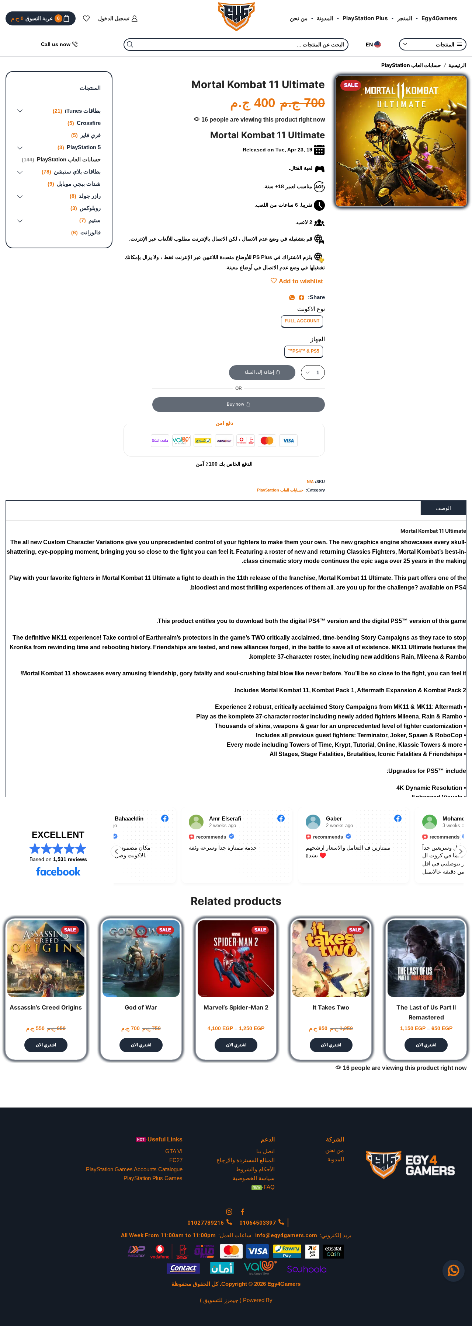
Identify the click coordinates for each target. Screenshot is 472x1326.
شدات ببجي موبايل (79, 184)
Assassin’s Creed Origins (46, 1007)
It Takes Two (331, 1007)
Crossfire (89, 123)
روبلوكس (90, 208)
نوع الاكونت (311, 309)
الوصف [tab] (443, 508)
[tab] (443, 508)
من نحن (299, 18)
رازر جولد (90, 196)
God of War (141, 1007)
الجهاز (317, 339)
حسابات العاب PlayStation (411, 65)
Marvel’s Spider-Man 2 (236, 1007)
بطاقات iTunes (83, 111)
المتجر (404, 18)
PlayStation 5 (84, 147)
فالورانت (90, 232)
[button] (460, 851)
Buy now (235, 404)
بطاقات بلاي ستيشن (77, 171)
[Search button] (129, 44)
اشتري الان (426, 1044)
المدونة (325, 18)
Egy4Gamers (439, 18)
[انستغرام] (229, 1212)
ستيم (94, 220)
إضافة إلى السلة (259, 372)
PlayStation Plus (365, 18)
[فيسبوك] (243, 1212)
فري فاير (90, 135)
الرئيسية (457, 65)
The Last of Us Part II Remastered (426, 1012)
